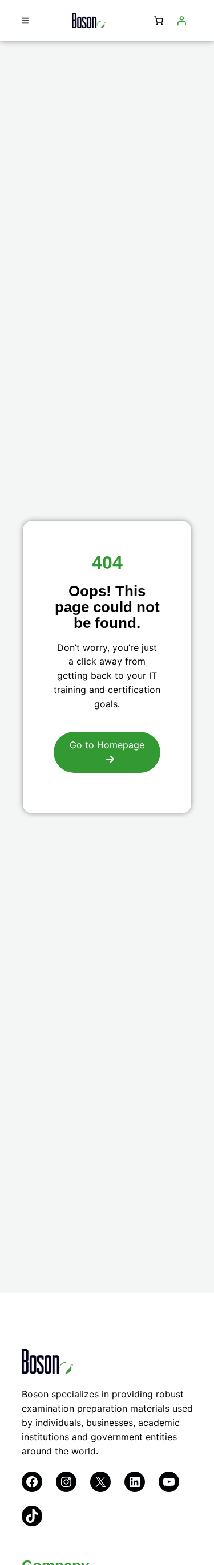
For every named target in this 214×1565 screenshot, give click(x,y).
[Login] (181, 20)
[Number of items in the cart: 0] (158, 20)
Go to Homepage (107, 745)
